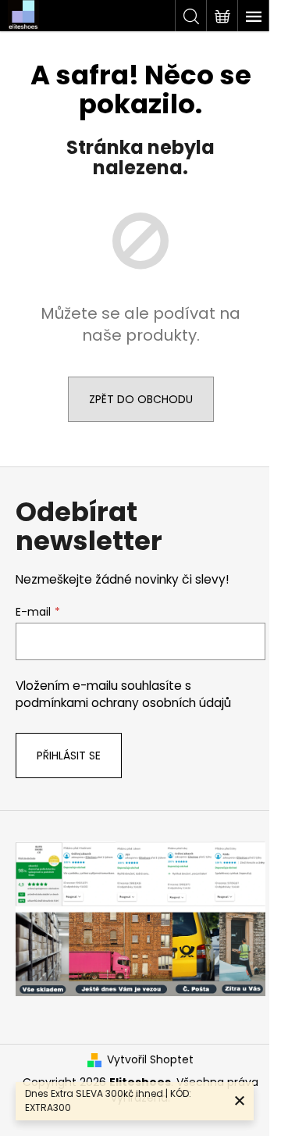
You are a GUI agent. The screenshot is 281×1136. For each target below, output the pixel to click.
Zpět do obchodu (141, 399)
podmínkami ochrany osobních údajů (123, 703)
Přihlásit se (69, 755)
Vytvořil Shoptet (150, 1059)
